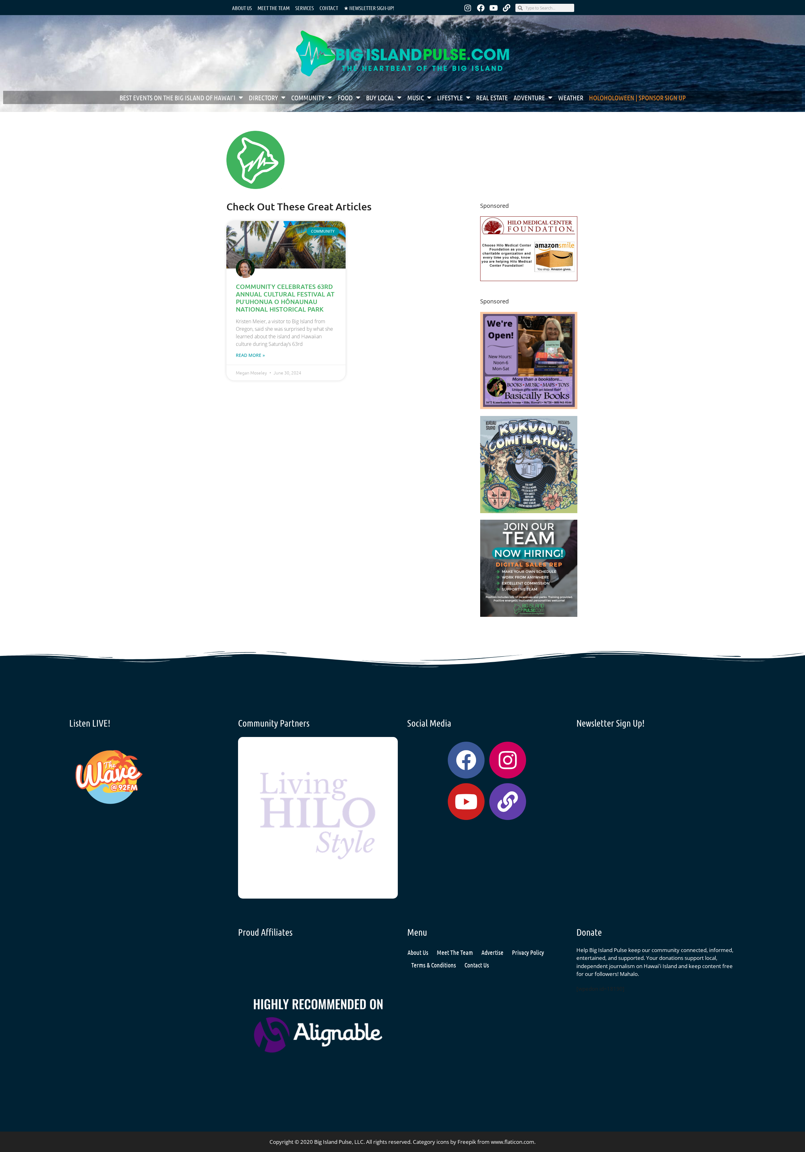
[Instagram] (468, 8)
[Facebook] (481, 8)
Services (304, 8)
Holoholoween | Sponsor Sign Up (637, 97)
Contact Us (476, 965)
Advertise (492, 952)
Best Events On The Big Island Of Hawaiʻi (177, 97)
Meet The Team (455, 952)
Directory (263, 97)
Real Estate (492, 97)
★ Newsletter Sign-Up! (369, 8)
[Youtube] (493, 8)
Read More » (250, 355)
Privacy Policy (528, 952)
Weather (570, 97)
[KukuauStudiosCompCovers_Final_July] (528, 511)
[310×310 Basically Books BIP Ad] (528, 407)
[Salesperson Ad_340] (528, 614)
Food (345, 97)
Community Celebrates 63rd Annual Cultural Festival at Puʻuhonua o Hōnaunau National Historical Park (285, 297)
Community (308, 97)
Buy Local (380, 97)
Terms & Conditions (433, 965)
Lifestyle (450, 97)
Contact (328, 8)
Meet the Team (274, 8)
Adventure (529, 97)
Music (415, 97)
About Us (242, 8)
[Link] (506, 8)
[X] (528, 279)
